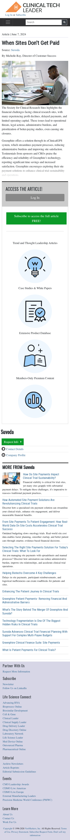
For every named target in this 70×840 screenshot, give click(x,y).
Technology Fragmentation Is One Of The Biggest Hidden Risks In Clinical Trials (31, 622)
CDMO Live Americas (14, 788)
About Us (8, 814)
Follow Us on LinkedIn (15, 688)
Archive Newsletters (13, 763)
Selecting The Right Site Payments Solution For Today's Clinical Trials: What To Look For (35, 549)
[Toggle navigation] (8, 22)
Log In (9, 14)
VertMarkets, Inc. (33, 828)
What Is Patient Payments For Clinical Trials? (29, 650)
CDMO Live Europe (13, 792)
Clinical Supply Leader (14, 722)
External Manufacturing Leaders (19, 796)
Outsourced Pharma (13, 745)
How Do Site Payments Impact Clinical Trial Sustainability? (41, 476)
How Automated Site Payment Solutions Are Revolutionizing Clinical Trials (28, 501)
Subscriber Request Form (40, 831)
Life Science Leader (13, 737)
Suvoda (15, 50)
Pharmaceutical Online (14, 749)
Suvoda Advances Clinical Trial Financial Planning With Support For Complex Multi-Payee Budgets (34, 633)
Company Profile (15, 455)
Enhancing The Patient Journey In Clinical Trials (30, 591)
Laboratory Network (13, 733)
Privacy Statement (19, 831)
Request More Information (16, 671)
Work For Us (9, 822)
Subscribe (21, 14)
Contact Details (15, 449)
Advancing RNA (11, 702)
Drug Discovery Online (14, 730)
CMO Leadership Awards (16, 784)
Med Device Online (13, 741)
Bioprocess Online (12, 706)
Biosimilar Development (15, 710)
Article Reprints (11, 767)
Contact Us (8, 818)
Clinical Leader (10, 718)
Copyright (7, 828)
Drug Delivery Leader (14, 726)
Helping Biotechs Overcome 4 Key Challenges (29, 573)
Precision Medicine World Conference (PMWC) (27, 800)
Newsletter (8, 684)
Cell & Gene (9, 714)
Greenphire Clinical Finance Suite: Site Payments (31, 642)
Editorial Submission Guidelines (19, 771)
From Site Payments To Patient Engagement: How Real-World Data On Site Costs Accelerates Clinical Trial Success (35, 525)
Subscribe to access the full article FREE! (36, 218)
